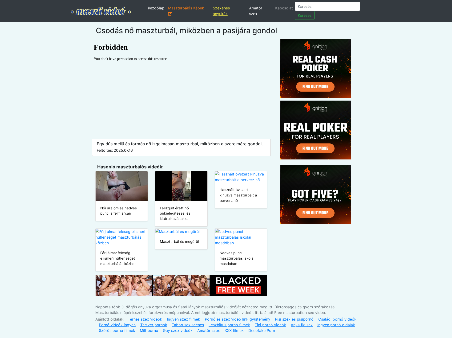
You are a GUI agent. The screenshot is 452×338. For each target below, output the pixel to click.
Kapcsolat (284, 8)
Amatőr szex (255, 11)
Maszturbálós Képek (186, 8)
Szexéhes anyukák (221, 11)
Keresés (304, 15)
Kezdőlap (156, 8)
